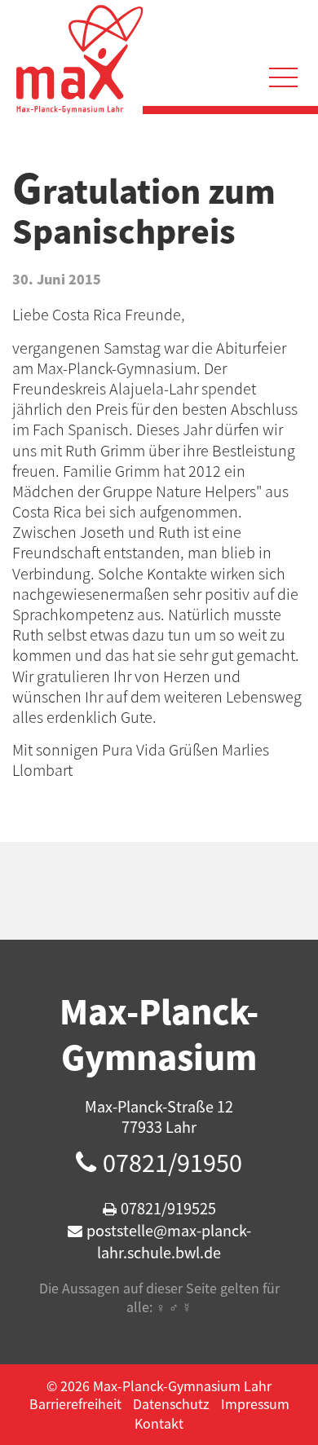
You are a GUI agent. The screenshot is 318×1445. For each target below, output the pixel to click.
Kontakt (159, 1423)
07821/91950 (172, 1162)
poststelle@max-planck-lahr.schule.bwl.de (168, 1241)
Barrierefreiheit (75, 1403)
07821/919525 (168, 1208)
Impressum (255, 1403)
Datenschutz (171, 1403)
